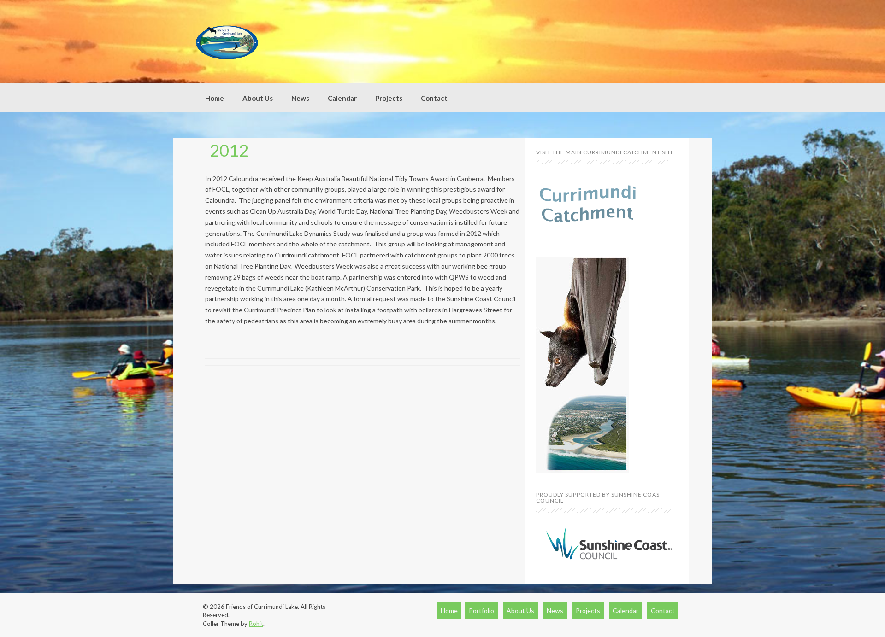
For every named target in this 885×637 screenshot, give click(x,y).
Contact (434, 98)
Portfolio (481, 610)
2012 (229, 150)
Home (214, 98)
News (300, 98)
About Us (257, 98)
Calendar (342, 98)
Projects (388, 98)
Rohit (256, 623)
